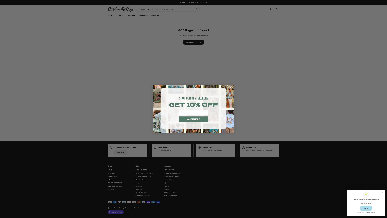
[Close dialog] (230, 87)
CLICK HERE (193, 119)
